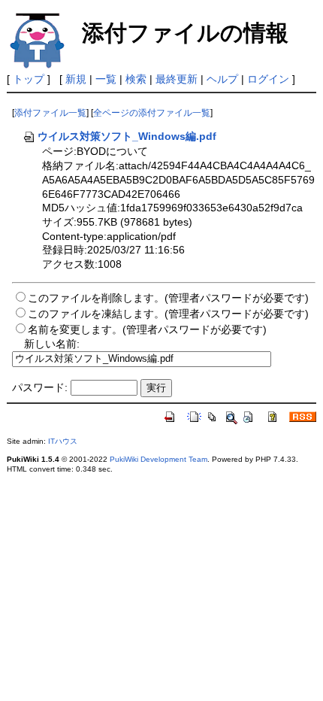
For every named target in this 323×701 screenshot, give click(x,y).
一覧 (105, 79)
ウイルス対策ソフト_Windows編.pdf (127, 136)
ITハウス (62, 441)
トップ (28, 79)
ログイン (268, 79)
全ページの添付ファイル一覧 (151, 112)
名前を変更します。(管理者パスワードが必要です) (147, 329)
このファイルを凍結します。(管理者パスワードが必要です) (168, 314)
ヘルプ (222, 79)
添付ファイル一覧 (50, 112)
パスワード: (40, 387)
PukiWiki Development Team (158, 459)
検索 (135, 79)
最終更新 (176, 79)
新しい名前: (52, 344)
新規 (75, 79)
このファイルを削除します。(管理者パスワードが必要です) (168, 298)
